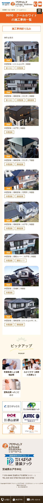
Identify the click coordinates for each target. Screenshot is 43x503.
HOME (4, 10)
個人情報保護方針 (23, 487)
